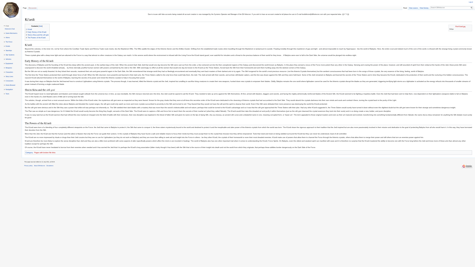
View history (424, 8)
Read (405, 8)
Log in (471, 2)
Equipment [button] (9, 63)
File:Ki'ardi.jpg (460, 26)
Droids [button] (8, 46)
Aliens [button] (8, 37)
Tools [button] (7, 94)
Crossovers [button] (9, 81)
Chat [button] (7, 26)
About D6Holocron (39, 165)
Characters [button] (9, 72)
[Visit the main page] (11, 10)
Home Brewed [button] (10, 85)
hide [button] (40, 26)
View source (413, 8)
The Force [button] (9, 42)
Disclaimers (49, 165)
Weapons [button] (9, 68)
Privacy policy (28, 165)
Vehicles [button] (8, 59)
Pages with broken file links (44, 153)
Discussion (32, 8)
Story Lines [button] (9, 76)
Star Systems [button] (10, 55)
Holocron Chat (10, 29)
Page (25, 8)
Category (29, 153)
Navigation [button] (9, 89)
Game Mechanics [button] (11, 33)
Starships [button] (9, 50)
